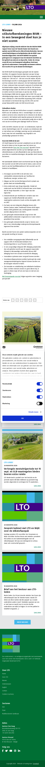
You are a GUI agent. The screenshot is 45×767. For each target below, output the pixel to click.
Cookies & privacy (8, 694)
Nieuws (4, 680)
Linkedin (19, 751)
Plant (3, 710)
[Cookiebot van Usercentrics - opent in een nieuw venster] (33, 347)
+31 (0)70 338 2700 (8, 733)
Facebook (2, 751)
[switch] (40, 390)
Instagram (15, 751)
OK (22, 418)
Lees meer (37, 424)
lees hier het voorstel (21, 148)
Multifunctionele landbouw (10, 714)
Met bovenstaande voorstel (11, 276)
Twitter (6, 751)
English (4, 687)
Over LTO (5, 677)
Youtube (11, 751)
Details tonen (33, 412)
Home (4, 674)
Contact (4, 691)
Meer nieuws (22, 622)
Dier (3, 707)
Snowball (36, 764)
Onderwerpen (6, 684)
